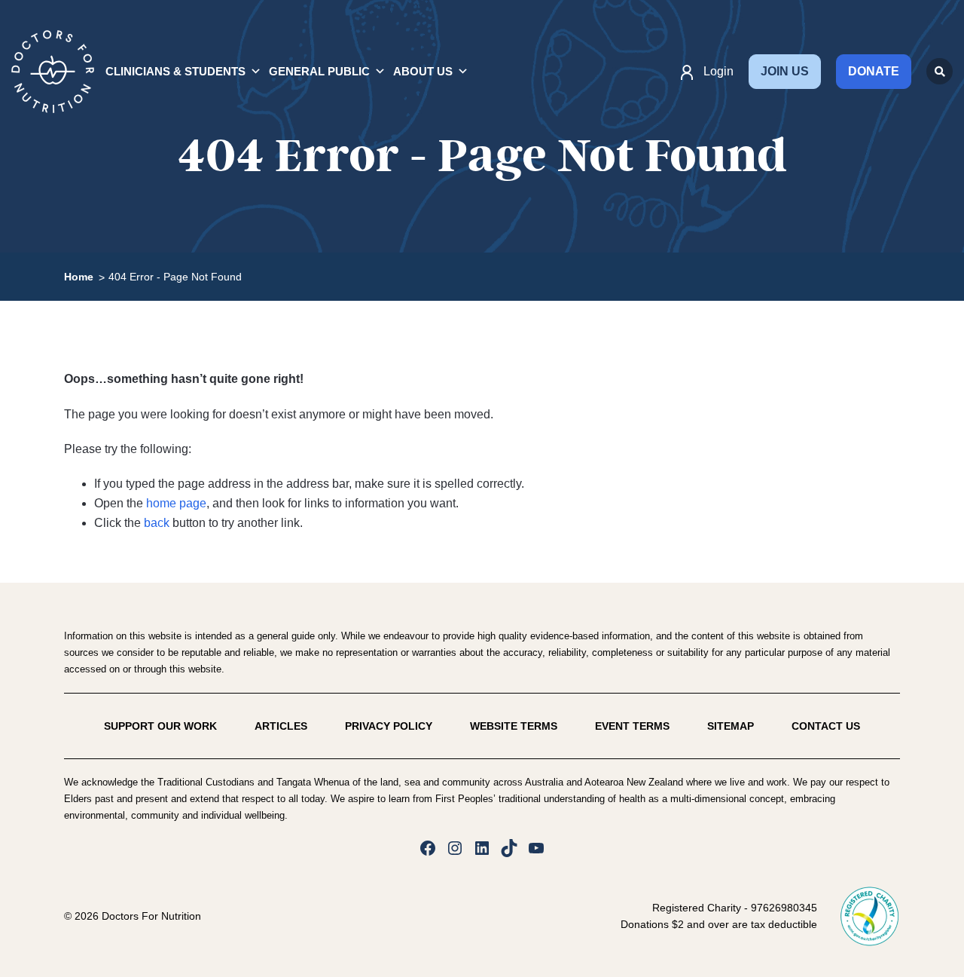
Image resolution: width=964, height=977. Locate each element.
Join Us (785, 71)
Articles (281, 726)
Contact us (826, 726)
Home (78, 277)
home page (176, 503)
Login (718, 71)
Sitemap (730, 726)
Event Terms (632, 726)
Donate (873, 71)
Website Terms (513, 726)
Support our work (160, 726)
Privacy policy (388, 726)
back (156, 522)
